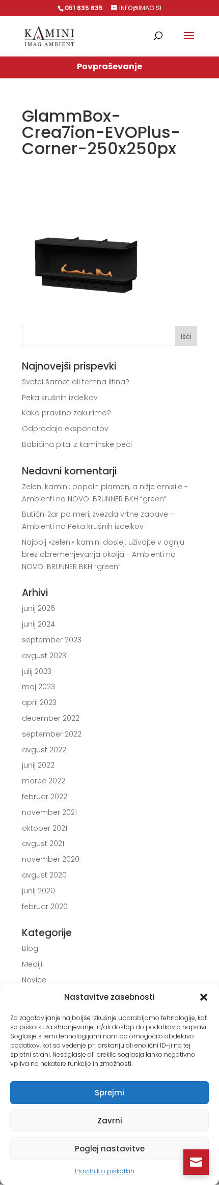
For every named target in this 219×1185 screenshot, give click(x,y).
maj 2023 (38, 687)
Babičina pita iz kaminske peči (77, 444)
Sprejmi (109, 1092)
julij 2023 (36, 671)
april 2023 (39, 702)
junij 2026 (38, 608)
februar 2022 (44, 797)
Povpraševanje (109, 66)
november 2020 (50, 859)
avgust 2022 (44, 750)
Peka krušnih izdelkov (60, 397)
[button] (204, 997)
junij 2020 (38, 891)
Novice (34, 980)
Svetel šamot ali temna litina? (75, 382)
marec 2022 (43, 781)
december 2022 (50, 718)
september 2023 (51, 640)
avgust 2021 (43, 843)
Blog (30, 948)
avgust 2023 (44, 656)
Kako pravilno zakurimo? (66, 413)
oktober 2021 (44, 828)
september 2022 (51, 734)
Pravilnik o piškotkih (104, 1171)
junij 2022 (38, 765)
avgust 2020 (44, 875)
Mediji (32, 964)
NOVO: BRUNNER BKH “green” (117, 499)
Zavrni (109, 1120)
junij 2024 (38, 624)
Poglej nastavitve (110, 1148)
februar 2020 (45, 906)
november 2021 (49, 812)
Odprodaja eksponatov (65, 429)
